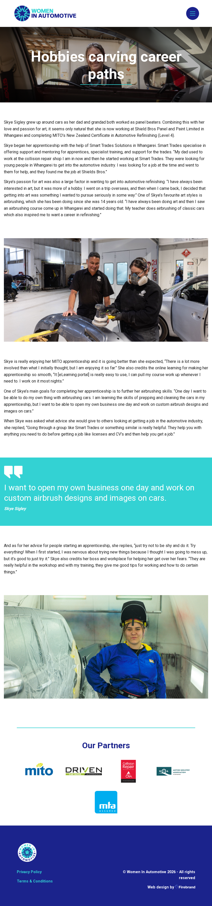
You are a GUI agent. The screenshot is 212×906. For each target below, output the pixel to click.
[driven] (84, 770)
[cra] (128, 770)
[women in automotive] (27, 852)
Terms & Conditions (35, 881)
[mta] (106, 801)
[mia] (173, 770)
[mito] (39, 770)
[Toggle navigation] (192, 13)
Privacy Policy (29, 872)
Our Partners (106, 745)
